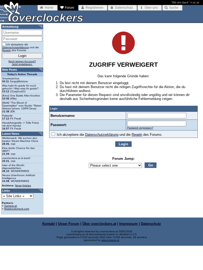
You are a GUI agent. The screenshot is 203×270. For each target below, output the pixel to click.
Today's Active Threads (22, 74)
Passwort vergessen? (140, 127)
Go (150, 165)
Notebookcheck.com (16, 208)
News (18, 185)
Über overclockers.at (99, 224)
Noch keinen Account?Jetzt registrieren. (22, 63)
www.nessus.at (110, 240)
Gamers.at (10, 205)
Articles (26, 185)
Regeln (137, 135)
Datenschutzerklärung (101, 135)
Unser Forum (68, 224)
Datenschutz (151, 224)
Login (123, 144)
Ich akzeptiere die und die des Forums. (109, 135)
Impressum (128, 224)
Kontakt (48, 224)
